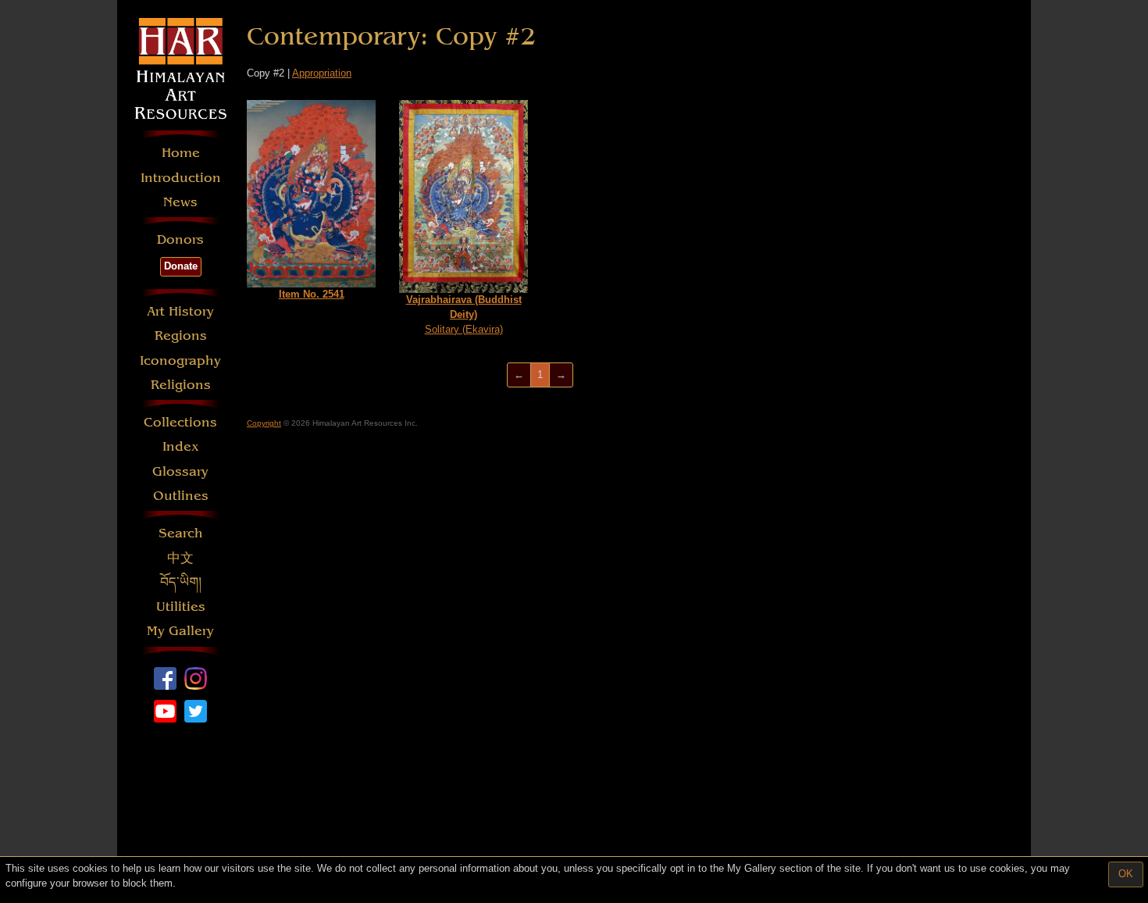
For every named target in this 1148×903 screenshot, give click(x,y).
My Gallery (180, 630)
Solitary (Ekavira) (464, 314)
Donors (180, 239)
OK (1125, 874)
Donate (181, 266)
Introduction (181, 177)
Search (181, 533)
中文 (180, 558)
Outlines (181, 495)
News (180, 202)
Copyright (264, 423)
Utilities (180, 606)
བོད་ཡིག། (180, 582)
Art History (180, 311)
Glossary (180, 471)
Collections (180, 422)
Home (181, 152)
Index (180, 446)
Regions (181, 335)
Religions (181, 384)
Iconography (180, 360)
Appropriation (321, 73)
